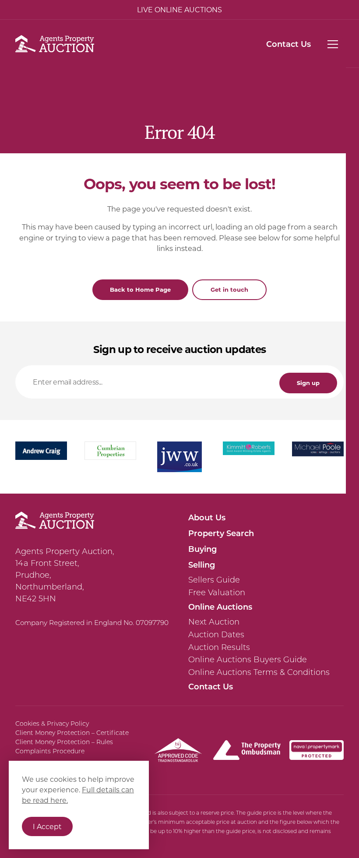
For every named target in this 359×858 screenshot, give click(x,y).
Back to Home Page (140, 289)
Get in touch (229, 289)
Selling (201, 564)
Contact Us (288, 44)
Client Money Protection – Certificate (72, 733)
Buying (202, 549)
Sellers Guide (214, 580)
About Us (206, 517)
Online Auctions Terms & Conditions (259, 672)
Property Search (221, 533)
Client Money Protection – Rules (64, 742)
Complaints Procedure (49, 751)
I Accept (47, 826)
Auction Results (219, 647)
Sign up (308, 382)
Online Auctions (220, 606)
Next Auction (213, 622)
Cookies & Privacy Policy (52, 723)
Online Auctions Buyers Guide (247, 659)
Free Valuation (216, 592)
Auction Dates (216, 634)
